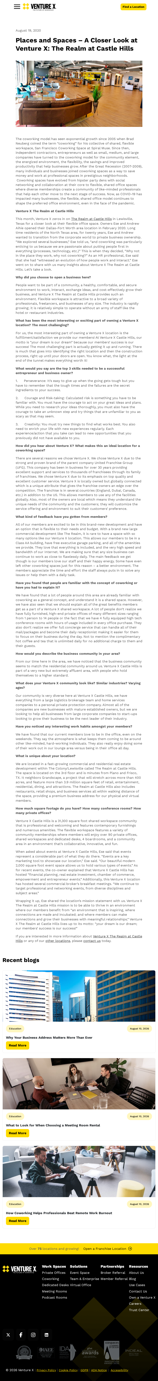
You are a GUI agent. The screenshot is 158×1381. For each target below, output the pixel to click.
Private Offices (53, 1272)
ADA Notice (99, 1370)
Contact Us (138, 1291)
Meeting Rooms (54, 1291)
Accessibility (119, 1370)
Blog (132, 1279)
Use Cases (137, 1285)
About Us (136, 1272)
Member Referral (114, 1279)
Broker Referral (113, 1272)
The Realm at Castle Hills (91, 219)
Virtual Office (80, 1285)
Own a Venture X (142, 1297)
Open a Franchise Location (104, 1249)
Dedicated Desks (55, 1285)
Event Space (79, 1272)
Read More (17, 1045)
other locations (57, 941)
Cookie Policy (68, 1370)
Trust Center (139, 1310)
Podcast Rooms (54, 1297)
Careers (135, 1304)
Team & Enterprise (84, 1279)
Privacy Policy (46, 1370)
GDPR (84, 1370)
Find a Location (133, 6)
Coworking (50, 1279)
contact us (92, 941)
